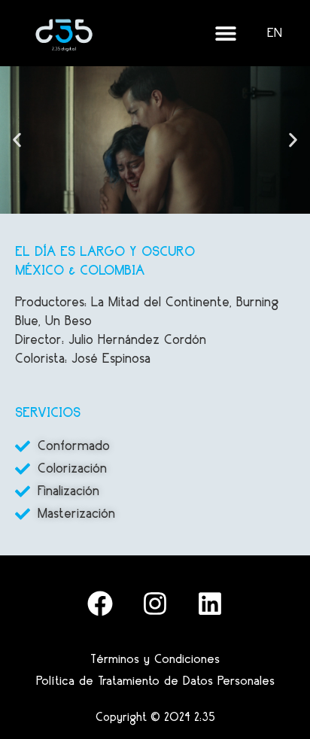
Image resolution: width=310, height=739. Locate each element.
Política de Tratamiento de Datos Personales (155, 680)
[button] (17, 139)
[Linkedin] (210, 603)
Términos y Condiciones (155, 658)
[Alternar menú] (225, 33)
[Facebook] (100, 603)
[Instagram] (155, 603)
